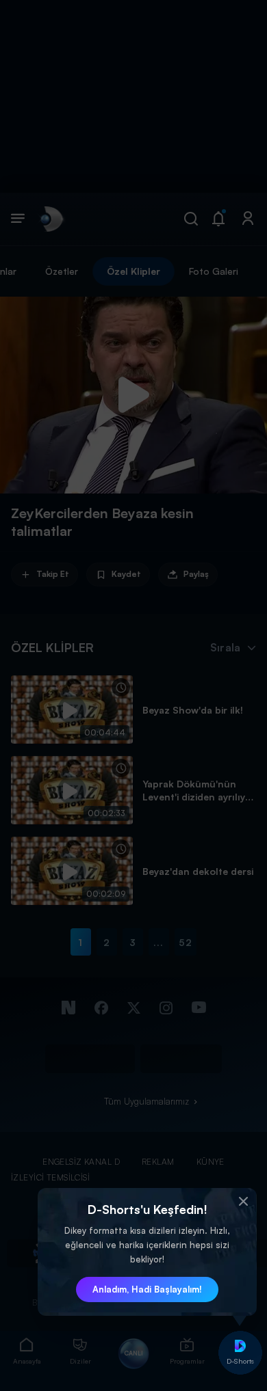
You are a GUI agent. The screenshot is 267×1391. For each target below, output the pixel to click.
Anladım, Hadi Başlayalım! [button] (147, 1289)
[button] (243, 1201)
